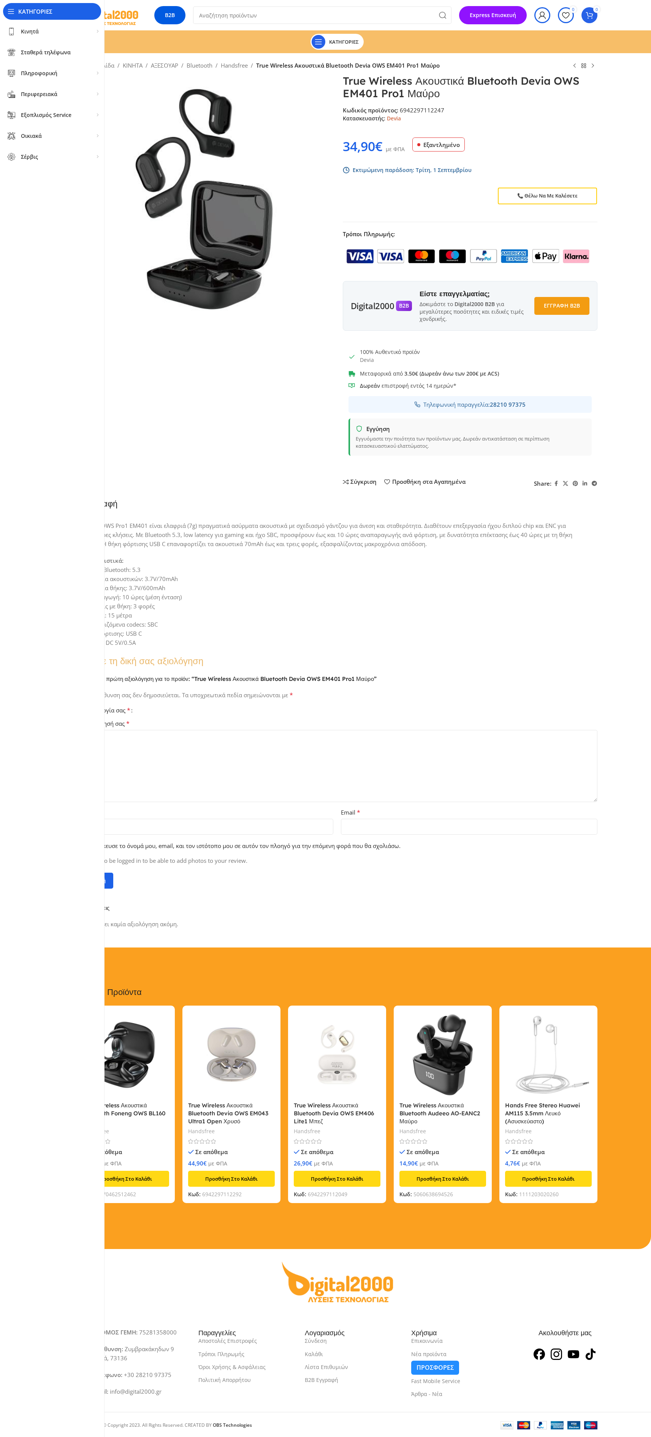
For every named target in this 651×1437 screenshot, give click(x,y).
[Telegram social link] (594, 483)
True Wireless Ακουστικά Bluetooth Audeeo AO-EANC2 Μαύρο (439, 1113)
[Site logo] (108, 14)
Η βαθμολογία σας (103, 710)
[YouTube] (573, 1353)
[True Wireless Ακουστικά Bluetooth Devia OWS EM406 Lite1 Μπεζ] (337, 1054)
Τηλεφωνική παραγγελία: (474, 404)
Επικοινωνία (427, 1340)
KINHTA (133, 65)
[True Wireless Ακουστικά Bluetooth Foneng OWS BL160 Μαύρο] (125, 1054)
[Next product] (592, 66)
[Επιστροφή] (583, 66)
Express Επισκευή (493, 15)
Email (350, 812)
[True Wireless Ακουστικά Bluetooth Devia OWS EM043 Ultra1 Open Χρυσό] (231, 1054)
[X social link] (565, 483)
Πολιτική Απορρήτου (224, 1379)
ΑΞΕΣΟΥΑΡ (164, 65)
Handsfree (234, 65)
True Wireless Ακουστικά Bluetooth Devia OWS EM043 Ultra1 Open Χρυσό (228, 1113)
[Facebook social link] (556, 483)
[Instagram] (556, 1353)
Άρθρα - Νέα (426, 1394)
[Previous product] (574, 66)
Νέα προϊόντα (429, 1354)
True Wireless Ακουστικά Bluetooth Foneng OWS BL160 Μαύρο (123, 1113)
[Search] (442, 15)
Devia (394, 118)
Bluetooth (199, 65)
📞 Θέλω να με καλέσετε (547, 195)
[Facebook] (539, 1353)
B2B (170, 15)
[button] (125, 1179)
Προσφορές (435, 1367)
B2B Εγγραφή (321, 1379)
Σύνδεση (316, 1340)
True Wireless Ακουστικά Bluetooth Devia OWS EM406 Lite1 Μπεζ (334, 1113)
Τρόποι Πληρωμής (221, 1354)
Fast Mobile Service (435, 1381)
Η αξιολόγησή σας (103, 723)
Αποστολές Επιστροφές (227, 1340)
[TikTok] (590, 1353)
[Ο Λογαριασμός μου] (542, 15)
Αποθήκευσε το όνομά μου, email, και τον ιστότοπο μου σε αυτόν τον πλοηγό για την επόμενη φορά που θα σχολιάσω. (243, 846)
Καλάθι (314, 1354)
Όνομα (88, 812)
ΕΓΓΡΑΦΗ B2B (562, 305)
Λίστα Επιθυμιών (326, 1367)
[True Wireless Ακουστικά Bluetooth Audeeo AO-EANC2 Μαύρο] (442, 1054)
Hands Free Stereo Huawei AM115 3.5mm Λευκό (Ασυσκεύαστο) (542, 1113)
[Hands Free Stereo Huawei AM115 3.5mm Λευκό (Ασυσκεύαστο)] (548, 1054)
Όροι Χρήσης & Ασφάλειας (232, 1367)
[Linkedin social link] (584, 483)
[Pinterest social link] (575, 483)
